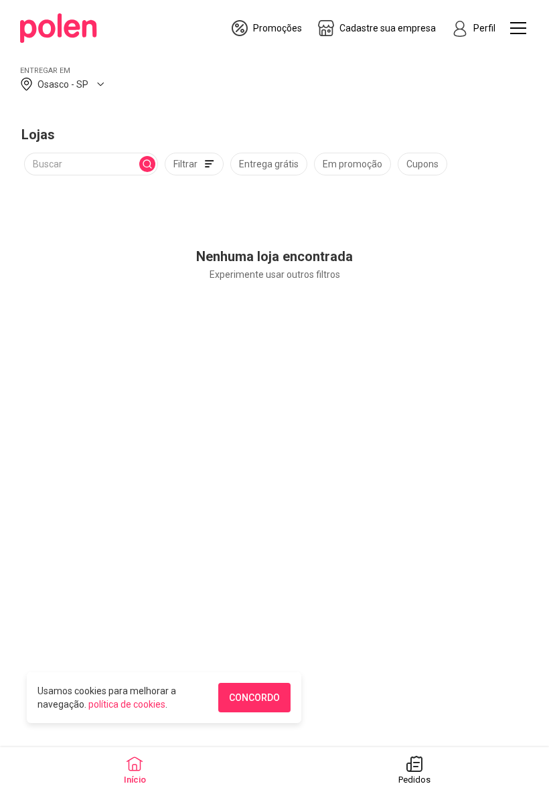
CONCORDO (254, 697)
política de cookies (126, 704)
